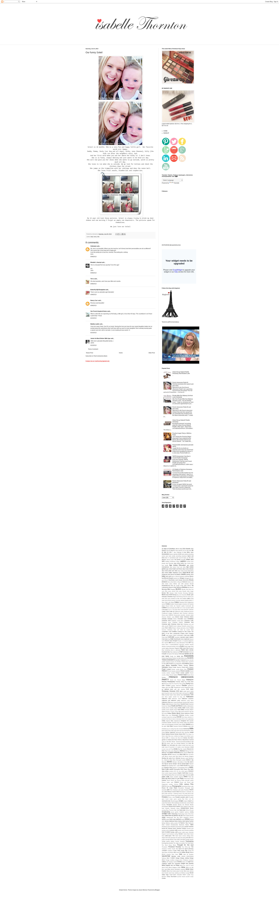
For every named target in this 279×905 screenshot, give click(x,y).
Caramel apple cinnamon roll (181, 604)
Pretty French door (188, 795)
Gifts (172, 687)
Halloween (189, 696)
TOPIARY (164, 850)
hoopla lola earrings (171, 717)
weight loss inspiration (174, 863)
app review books (179, 563)
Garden (184, 685)
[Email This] (116, 234)
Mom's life (181, 756)
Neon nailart (177, 765)
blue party (179, 591)
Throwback (164, 847)
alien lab (178, 557)
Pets (191, 784)
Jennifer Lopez (178, 724)
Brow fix (185, 596)
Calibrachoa (190, 602)
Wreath (191, 872)
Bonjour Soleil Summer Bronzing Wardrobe (181, 593)
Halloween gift (166, 700)
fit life (183, 663)
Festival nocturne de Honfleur (173, 661)
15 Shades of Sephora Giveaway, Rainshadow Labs (182, 470)
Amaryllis (183, 559)
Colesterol (169, 629)
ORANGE (190, 771)
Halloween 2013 (166, 698)
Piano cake (190, 786)
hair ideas (165, 696)
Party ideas (187, 778)
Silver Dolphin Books (188, 815)
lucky (176, 749)
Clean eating (168, 628)
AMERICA (183, 561)
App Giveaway (170, 563)
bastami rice (176, 578)
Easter (182, 646)
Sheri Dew (190, 813)
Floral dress (185, 667)
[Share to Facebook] (123, 234)
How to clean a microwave (175, 719)
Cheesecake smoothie (179, 615)
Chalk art (171, 611)
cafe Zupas (171, 602)
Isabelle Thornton (171, 722)
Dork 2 (167, 644)
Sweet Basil (187, 834)
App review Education (177, 565)
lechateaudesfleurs (186, 741)
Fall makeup (175, 653)
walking (164, 861)
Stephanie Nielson (184, 824)
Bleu (169, 589)
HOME (165, 131)
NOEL (191, 767)
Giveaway (165, 691)
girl (162, 689)
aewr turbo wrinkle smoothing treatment (176, 556)
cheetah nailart (189, 615)
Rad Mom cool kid (187, 799)
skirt (175, 817)
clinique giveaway (181, 628)
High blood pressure (184, 711)
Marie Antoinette (175, 752)
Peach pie (173, 780)
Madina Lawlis (94, 324)
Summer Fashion (181, 828)
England (191, 648)
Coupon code (184, 633)
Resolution (169, 804)
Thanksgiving (189, 841)
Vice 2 (168, 858)
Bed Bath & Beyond (176, 581)
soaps (167, 819)
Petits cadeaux (184, 784)
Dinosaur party (175, 642)
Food (163, 669)
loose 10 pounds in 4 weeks (173, 747)
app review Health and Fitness (174, 569)
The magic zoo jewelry (179, 843)
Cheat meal (165, 615)
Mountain (164, 762)
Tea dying (183, 837)
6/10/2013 (93, 318)
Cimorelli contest (186, 626)
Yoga (167, 874)
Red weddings (175, 802)
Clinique (174, 628)
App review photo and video (169, 570)
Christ (185, 618)
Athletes (178, 574)
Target (163, 837)
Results (175, 804)
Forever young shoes (177, 669)
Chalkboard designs (167, 613)
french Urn (173, 679)
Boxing (174, 594)
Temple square (189, 839)
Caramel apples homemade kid (184, 605)
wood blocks (165, 872)
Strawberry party (166, 826)
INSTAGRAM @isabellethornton (171, 245)
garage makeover (176, 685)
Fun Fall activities (181, 683)
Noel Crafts (165, 769)
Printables (165, 797)
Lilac (168, 745)
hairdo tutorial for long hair (177, 696)
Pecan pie (183, 782)
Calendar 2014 (183, 602)
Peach (168, 780)
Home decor (176, 713)
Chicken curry (170, 617)
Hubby (163, 720)
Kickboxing (186, 728)
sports (182, 819)
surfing (176, 834)
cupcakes (177, 637)
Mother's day (189, 760)
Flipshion (179, 667)
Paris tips (190, 776)
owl (175, 774)
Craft (163, 635)
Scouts (191, 810)
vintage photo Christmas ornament (184, 860)
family (167, 656)
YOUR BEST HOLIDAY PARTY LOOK (179, 874)
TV (192, 850)
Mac (179, 749)
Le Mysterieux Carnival (187, 739)
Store (191, 824)
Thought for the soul (185, 845)
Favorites (177, 660)
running (164, 810)
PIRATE (191, 789)
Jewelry (188, 724)
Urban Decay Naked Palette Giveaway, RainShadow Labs (181, 372)
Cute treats (165, 639)
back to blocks (175, 576)
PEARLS (176, 782)
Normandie (177, 769)
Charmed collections (188, 613)
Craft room (187, 635)
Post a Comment (93, 349)
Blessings (164, 589)
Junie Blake (170, 726)
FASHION (188, 656)
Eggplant (177, 648)
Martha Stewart (184, 752)
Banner (191, 576)
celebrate (191, 609)
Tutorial (189, 850)
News (171, 767)
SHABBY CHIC (166, 814)
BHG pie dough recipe (177, 585)
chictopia (164, 618)
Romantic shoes (175, 808)
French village (181, 679)
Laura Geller (187, 736)
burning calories (180, 600)
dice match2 (165, 642)
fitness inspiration (171, 665)
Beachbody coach (173, 580)
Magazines (176, 750)
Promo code (171, 797)
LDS (167, 738)
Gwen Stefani (176, 694)
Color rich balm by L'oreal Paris (183, 629)
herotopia (187, 709)
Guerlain (167, 694)
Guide (171, 694)
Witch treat (186, 871)
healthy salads (189, 707)
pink (168, 790)
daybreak (186, 639)
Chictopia (169, 618)
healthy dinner (165, 707)
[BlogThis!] (118, 234)
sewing (191, 812)
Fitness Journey (183, 665)
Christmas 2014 (166, 620)
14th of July (178, 548)
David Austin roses (179, 639)
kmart (191, 732)
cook (170, 631)
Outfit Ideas (185, 773)
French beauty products (174, 671)
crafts (191, 635)
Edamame (171, 648)
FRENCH (164, 671)
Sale (175, 810)
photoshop (184, 786)
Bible (185, 585)
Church (171, 626)
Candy (168, 604)
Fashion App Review (167, 658)
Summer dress (172, 828)
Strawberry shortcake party (177, 826)
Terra (92, 279)
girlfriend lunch (169, 689)
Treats (175, 850)
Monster (178, 758)
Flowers (191, 667)
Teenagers (183, 839)
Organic (179, 773)
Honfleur (187, 715)
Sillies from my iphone (171, 815)
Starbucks (190, 823)
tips (189, 847)
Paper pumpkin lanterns (176, 776)
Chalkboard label (177, 613)
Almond (164, 559)
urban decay (185, 852)
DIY (190, 642)
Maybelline (164, 754)
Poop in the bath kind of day (186, 793)
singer (164, 817)
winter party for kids (178, 871)
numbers (171, 771)
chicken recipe (179, 617)
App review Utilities (167, 572)
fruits (170, 683)
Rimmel (171, 806)
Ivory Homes (180, 722)
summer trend (180, 830)
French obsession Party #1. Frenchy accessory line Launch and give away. (182, 384)
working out (178, 872)
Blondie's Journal (95, 262)
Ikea (172, 720)
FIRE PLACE (169, 663)
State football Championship (170, 824)
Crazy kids (164, 637)
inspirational (177, 720)
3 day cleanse (178, 550)
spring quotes (174, 823)
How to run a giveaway (187, 719)
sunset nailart (181, 832)
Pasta (192, 778)
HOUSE (179, 717)
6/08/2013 (93, 256)
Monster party (184, 758)
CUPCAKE (171, 637)
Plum (163, 793)
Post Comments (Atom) (100, 356)
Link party (172, 745)
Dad (169, 639)
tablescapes (168, 835)
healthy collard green (188, 706)
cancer (163, 604)
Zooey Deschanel (172, 876)
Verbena (164, 858)
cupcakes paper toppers (186, 637)
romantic (167, 808)
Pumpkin (177, 797)
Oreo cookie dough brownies (169, 773)
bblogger (182, 578)
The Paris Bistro (189, 843)
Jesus (183, 724)
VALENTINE (166, 856)
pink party (181, 789)
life (192, 743)
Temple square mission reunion (170, 841)
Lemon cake (170, 743)
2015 (167, 550)
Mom (177, 756)
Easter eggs (187, 646)
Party (182, 778)
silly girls (180, 815)
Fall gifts (164, 653)
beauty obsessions (184, 580)
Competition (165, 631)
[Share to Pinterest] (125, 234)
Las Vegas (180, 736)
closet (187, 628)
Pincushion (181, 788)
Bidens (189, 585)
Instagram (183, 720)
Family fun (173, 656)
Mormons (166, 760)
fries (186, 681)
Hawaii (169, 706)
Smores (191, 817)
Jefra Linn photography (168, 724)
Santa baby (182, 810)
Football (168, 669)
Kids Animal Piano (166, 730)
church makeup (177, 626)
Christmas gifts (166, 624)
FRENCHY (189, 680)
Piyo (163, 791)
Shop (163, 815)
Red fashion (168, 802)
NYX (175, 771)
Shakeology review (183, 813)
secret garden (175, 812)
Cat (178, 607)
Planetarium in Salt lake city (186, 791)
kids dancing (180, 730)
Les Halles (188, 743)
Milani (181, 754)
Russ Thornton (170, 810)
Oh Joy (179, 771)
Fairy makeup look (174, 652)
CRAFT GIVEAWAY (178, 635)
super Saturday (189, 832)
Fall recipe (181, 653)
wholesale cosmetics (180, 869)
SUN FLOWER (166, 832)
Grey (163, 694)
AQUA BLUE (186, 572)
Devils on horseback (183, 640)
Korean (172, 734)
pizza (165, 791)
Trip (186, 850)
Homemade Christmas (178, 715)
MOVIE (169, 762)
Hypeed (168, 720)
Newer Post (89, 353)
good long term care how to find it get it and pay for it (176, 693)
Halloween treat (166, 702)
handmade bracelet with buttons (185, 702)
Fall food (191, 652)
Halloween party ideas (187, 700)
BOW (170, 594)
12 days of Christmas (168, 548)
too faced (178, 848)
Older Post (152, 353)
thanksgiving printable (167, 843)
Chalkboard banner (188, 611)
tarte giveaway (171, 837)
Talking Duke (190, 835)
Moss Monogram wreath (179, 760)
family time (180, 656)
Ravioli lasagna (175, 801)
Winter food (170, 871)
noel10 (171, 769)
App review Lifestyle (188, 569)
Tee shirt (188, 837)
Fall (181, 652)
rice (183, 804)
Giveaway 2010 (174, 691)
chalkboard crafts (178, 611)
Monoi (173, 758)
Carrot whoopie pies (172, 607)
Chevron (164, 617)
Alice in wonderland (170, 557)
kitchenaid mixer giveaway (183, 732)
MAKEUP (166, 133)
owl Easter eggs (181, 774)
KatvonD (180, 726)
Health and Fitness (177, 706)
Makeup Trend (166, 752)
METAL (170, 754)
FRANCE (190, 669)
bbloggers (187, 578)
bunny (166, 600)
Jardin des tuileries (188, 722)
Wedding (179, 861)
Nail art (166, 763)
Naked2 (191, 763)
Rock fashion (176, 806)
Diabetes (191, 640)
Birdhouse (179, 587)
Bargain (171, 578)
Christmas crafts (189, 620)
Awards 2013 (189, 574)
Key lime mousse (178, 728)
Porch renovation (166, 795)
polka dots (167, 793)
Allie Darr (191, 557)
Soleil (170, 819)
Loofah (183, 745)
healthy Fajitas (173, 707)
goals (185, 691)
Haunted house (184, 704)
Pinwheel (186, 789)
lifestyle (164, 745)
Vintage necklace (170, 860)
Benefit (191, 583)
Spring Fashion (189, 821)
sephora (187, 812)
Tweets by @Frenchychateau (170, 322)
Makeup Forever (189, 750)
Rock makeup (184, 806)
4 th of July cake (187, 550)
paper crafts (165, 776)
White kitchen (170, 869)
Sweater (181, 834)
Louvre (163, 749)
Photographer (177, 786)
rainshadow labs (166, 801)
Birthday (184, 587)
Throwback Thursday (174, 847)
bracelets (184, 594)
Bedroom (184, 581)
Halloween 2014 (176, 698)
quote (175, 799)
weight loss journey (187, 863)
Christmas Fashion (177, 622)
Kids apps (174, 730)
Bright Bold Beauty (178, 596)
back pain (168, 576)
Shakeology (174, 813)
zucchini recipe (189, 876)
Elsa (187, 648)
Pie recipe (170, 788)
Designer (175, 640)
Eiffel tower (183, 648)
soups (174, 819)
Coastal (191, 628)
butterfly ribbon (188, 600)
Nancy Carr (94, 300)
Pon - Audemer (174, 793)
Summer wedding (189, 830)
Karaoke (176, 726)
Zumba (164, 878)
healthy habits (181, 707)
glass (181, 691)
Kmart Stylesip (166, 734)
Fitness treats (172, 667)
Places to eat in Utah (173, 791)
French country (185, 671)
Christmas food (188, 622)
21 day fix (171, 550)
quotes (179, 799)
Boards (184, 591)
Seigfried (181, 812)
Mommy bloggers (189, 756)
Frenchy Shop (180, 681)
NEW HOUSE (184, 765)
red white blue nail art (184, 802)
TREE (178, 850)
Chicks (191, 617)
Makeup (182, 751)
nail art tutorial (181, 763)
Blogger (157, 890)
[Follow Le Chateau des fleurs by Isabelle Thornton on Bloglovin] (170, 317)
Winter (188, 869)
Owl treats (188, 774)
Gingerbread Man (188, 687)
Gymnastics (187, 694)
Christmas (190, 618)
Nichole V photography (179, 767)
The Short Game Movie (169, 845)
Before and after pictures (181, 583)
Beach (166, 580)
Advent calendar (173, 554)
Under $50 (178, 852)
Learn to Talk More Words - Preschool (171, 741)
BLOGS (178, 589)
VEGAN (183, 856)
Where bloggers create (175, 867)
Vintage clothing (184, 858)
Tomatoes (164, 848)
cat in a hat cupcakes (184, 607)
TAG (173, 835)
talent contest (182, 835)
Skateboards (170, 817)
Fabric (183, 650)
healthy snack (165, 709)
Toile (192, 847)
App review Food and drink (177, 567)
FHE (164, 663)
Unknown (93, 246)
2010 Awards (186, 548)
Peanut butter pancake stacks (185, 780)
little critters (178, 745)
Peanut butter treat (167, 782)
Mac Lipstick (183, 749)
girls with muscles (179, 689)
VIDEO (173, 858)
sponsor (178, 819)
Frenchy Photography (168, 681)
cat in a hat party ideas (174, 609)
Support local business (168, 834)
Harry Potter (177, 704)
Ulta (175, 852)
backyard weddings (184, 576)
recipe (181, 801)
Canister (172, 604)
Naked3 (164, 765)
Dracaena (181, 644)
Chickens (186, 617)
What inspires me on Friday (170, 865)
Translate (176, 183)
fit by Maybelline (177, 663)
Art (175, 574)
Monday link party (167, 758)
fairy (169, 652)
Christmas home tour (177, 624)
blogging (173, 589)
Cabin (166, 602)
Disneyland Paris (183, 642)
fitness (187, 663)
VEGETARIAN (189, 856)
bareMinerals (165, 578)
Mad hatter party (169, 750)
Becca (169, 581)
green (191, 693)
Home (121, 353)
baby (92, 236)
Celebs (164, 611)
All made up (184, 557)
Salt (178, 810)
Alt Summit (177, 559)
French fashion (173, 674)
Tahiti (176, 835)
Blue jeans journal (170, 591)
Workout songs (185, 872)
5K (167, 552)
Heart (179, 709)
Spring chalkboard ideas (171, 821)
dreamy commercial (167, 646)
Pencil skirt (190, 782)
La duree (189, 734)
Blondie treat (185, 589)
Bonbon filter (165, 593)
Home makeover (185, 713)
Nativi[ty (171, 765)
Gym (182, 694)
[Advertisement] (123, 43)
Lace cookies (174, 736)
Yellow (163, 874)
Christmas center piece (177, 620)
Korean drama (178, 734)
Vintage (177, 858)
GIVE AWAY (189, 689)
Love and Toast (170, 749)
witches (191, 871)
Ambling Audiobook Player (172, 561)
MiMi (184, 754)
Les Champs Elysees (179, 743)
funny (95, 236)
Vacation (191, 854)
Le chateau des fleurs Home (173, 739)
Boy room (179, 594)
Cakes (176, 602)
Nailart (187, 763)
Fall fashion (186, 652)
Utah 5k (185, 854)
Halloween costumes (187, 698)
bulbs (188, 598)
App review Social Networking (185, 570)
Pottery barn (181, 795)
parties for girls (175, 778)
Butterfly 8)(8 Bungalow (97, 289)
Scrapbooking (166, 812)
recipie (189, 801)
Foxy (185, 669)
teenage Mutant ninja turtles (172, 839)
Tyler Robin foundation (167, 852)
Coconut (164, 629)
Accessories (165, 554)
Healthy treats (173, 709)
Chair (167, 611)
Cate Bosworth (184, 609)
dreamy (191, 644)
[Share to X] (120, 234)
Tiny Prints (185, 847)
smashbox (186, 817)
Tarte (166, 837)
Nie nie (187, 767)
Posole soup (174, 795)
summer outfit (173, 830)
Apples (180, 572)
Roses (191, 808)
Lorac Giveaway (185, 747)
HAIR (192, 694)
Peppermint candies (167, 784)
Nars (167, 765)
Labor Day (168, 736)
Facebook (164, 652)
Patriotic (164, 780)
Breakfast (170, 596)
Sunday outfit (174, 832)
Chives (175, 618)
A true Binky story (187, 552)
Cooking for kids (182, 631)
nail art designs (173, 763)
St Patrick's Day (183, 823)
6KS (170, 552)
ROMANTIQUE (185, 808)
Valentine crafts (175, 856)
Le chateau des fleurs (175, 738)
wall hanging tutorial (171, 861)
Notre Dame (183, 769)
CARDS (164, 607)
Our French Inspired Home (98, 311)
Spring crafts (181, 821)
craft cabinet (169, 635)
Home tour (168, 715)
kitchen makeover (170, 732)
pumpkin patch (184, 797)
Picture (164, 788)
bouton (167, 594)
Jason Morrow (143, 890)
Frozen (167, 683)
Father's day (184, 658)
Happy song (165, 704)
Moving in (175, 762)
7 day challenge (177, 552)
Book (163, 594)
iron (188, 720)
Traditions (170, 850)
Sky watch (180, 817)
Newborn (166, 767)
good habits (190, 691)
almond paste (170, 559)
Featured (182, 660)
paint (192, 774)
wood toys (171, 872)
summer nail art (166, 830)
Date (172, 639)
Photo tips (169, 786)
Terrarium (182, 841)
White (183, 867)
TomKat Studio (171, 848)
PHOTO (164, 786)
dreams (187, 644)
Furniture (168, 685)
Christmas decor (166, 622)
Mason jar (190, 752)
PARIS (186, 776)
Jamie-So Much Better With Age (100, 338)
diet (170, 642)
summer (186, 826)
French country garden (182, 672)
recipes (185, 801)
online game (184, 771)
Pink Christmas (174, 789)
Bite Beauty (190, 587)
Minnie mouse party (170, 756)
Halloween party (175, 700)
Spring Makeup (166, 823)
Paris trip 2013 (166, 778)
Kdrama (185, 726)
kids (98, 236)
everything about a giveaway (172, 650)
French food (182, 675)
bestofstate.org (166, 585)
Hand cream (173, 702)
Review (179, 804)
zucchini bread (181, 876)
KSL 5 (184, 734)
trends (182, 850)
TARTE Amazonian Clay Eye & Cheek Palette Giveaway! (181, 457)
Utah (180, 854)
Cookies (174, 631)
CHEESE (170, 615)
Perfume (176, 784)
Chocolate (180, 618)
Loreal (191, 747)
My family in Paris (182, 762)
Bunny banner (172, 600)
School (188, 810)
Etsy (163, 650)
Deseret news (168, 640)
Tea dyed (178, 837)
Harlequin (171, 704)
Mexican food (175, 754)
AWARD (183, 574)
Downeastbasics (174, 644)
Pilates (175, 788)
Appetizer (175, 572)
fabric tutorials (189, 650)
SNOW (164, 819)
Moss (171, 760)
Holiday (169, 713)
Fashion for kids (176, 658)
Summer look (190, 828)
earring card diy (176, 646)
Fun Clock (174, 683)
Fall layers (169, 653)
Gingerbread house (179, 687)
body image (190, 591)
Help (182, 709)
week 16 (184, 861)
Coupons (191, 633)
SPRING (187, 819)
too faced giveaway (187, 848)
